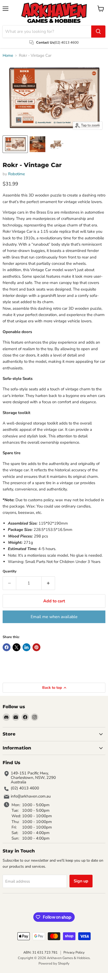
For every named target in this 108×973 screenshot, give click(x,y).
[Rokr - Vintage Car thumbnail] (15, 144)
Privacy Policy (74, 952)
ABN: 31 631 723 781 (40, 952)
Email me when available (54, 617)
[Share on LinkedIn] (26, 647)
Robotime (16, 174)
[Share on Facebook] (6, 647)
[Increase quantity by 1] (48, 583)
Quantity (10, 571)
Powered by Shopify (54, 963)
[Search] (98, 31)
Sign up (81, 881)
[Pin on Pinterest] (36, 647)
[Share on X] (16, 647)
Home (8, 55)
